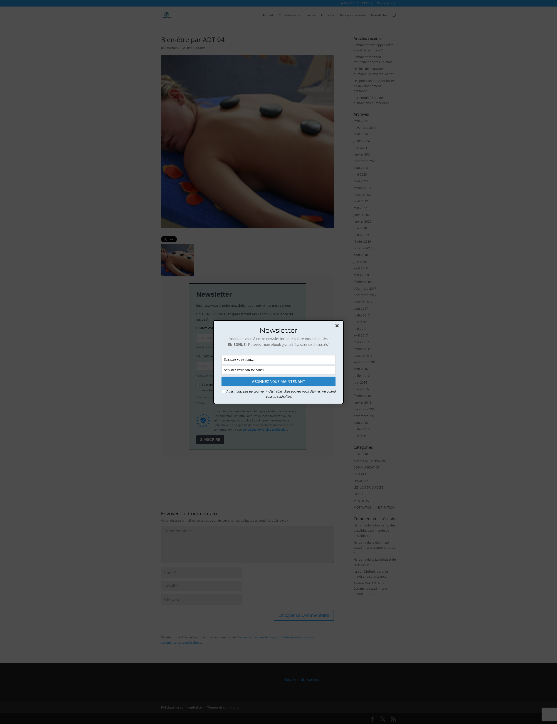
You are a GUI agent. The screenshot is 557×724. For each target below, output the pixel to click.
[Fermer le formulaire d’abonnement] (338, 326)
